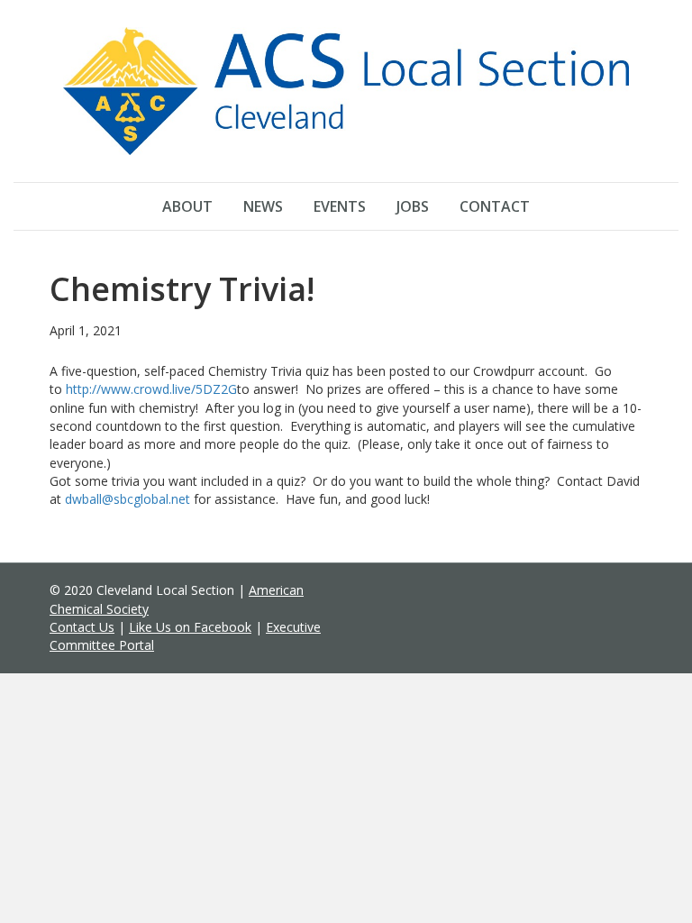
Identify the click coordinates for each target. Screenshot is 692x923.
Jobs (412, 206)
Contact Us (82, 626)
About (187, 206)
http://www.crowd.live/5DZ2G (151, 389)
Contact (495, 206)
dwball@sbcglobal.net (127, 498)
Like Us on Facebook (190, 626)
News (263, 206)
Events (340, 206)
